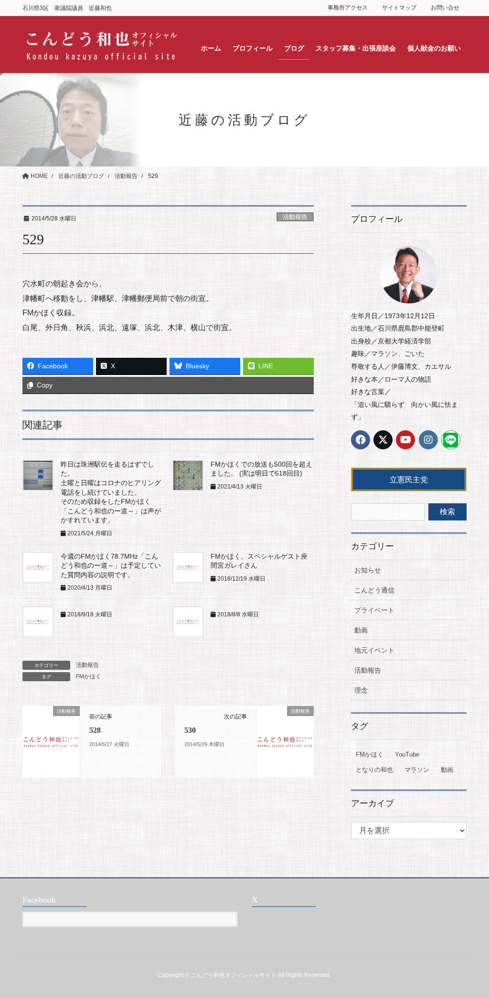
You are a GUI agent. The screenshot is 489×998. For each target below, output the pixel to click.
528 (95, 730)
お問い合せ (445, 7)
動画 (361, 630)
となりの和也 (374, 769)
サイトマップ (399, 7)
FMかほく (88, 676)
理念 (361, 690)
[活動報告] (51, 741)
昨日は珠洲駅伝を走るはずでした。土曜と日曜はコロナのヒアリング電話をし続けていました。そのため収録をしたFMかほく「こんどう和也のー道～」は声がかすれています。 (111, 492)
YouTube (407, 754)
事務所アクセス (348, 7)
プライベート (374, 610)
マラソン (416, 769)
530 (190, 730)
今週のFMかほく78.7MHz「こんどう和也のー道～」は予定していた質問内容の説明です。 (111, 565)
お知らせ (367, 570)
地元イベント (374, 650)
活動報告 (295, 216)
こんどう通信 (374, 590)
